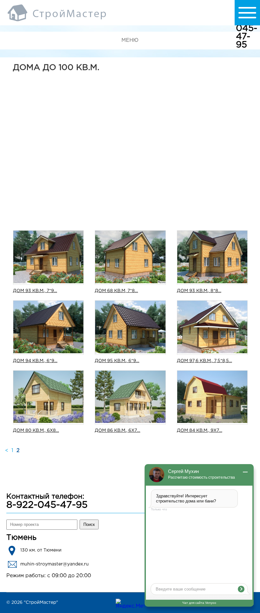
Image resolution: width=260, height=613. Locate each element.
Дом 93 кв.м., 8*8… (199, 291)
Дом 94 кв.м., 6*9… (35, 361)
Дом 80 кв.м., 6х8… (36, 430)
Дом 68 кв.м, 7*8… (116, 291)
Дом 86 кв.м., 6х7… (117, 430)
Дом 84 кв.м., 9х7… (199, 430)
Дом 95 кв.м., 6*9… (117, 361)
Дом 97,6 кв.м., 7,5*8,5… (204, 361)
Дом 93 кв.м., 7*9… (35, 291)
